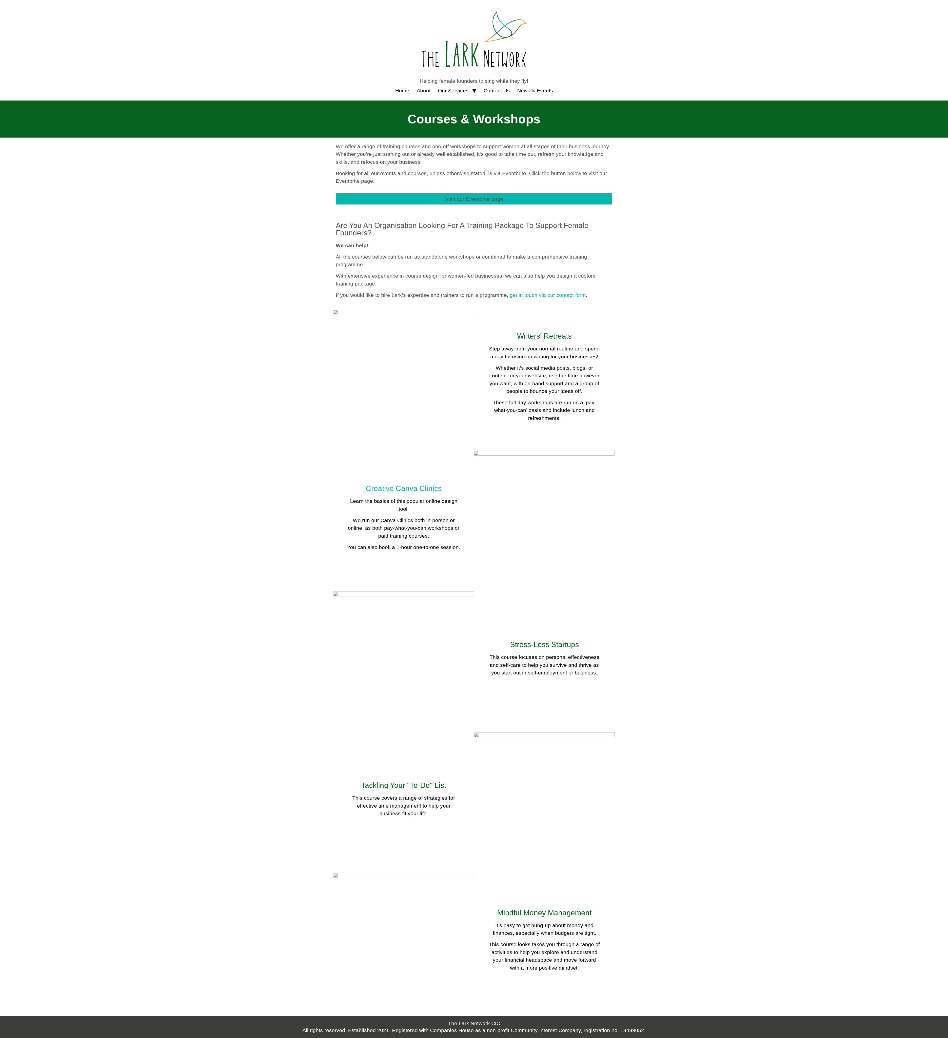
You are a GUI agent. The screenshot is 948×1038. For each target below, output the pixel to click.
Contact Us (497, 90)
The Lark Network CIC (474, 1023)
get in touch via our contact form (548, 295)
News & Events (535, 90)
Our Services (453, 90)
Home (402, 90)
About (424, 90)
